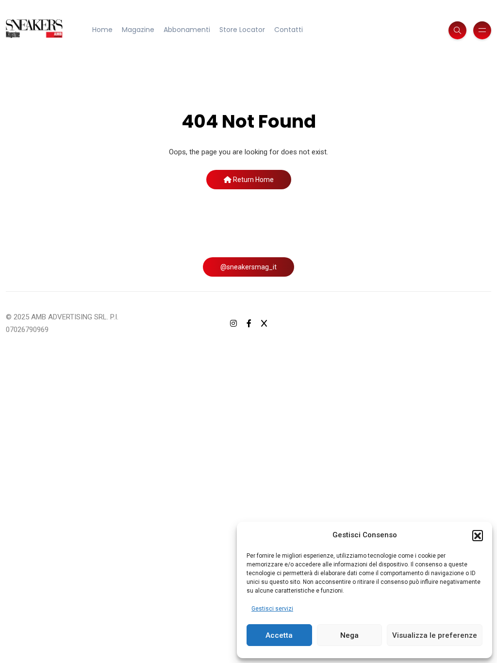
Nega (349, 635)
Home (102, 29)
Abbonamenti (187, 29)
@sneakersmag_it (248, 267)
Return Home (253, 179)
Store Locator (242, 29)
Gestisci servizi (272, 608)
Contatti (288, 29)
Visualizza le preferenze (434, 635)
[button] (477, 535)
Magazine (138, 29)
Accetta (279, 635)
